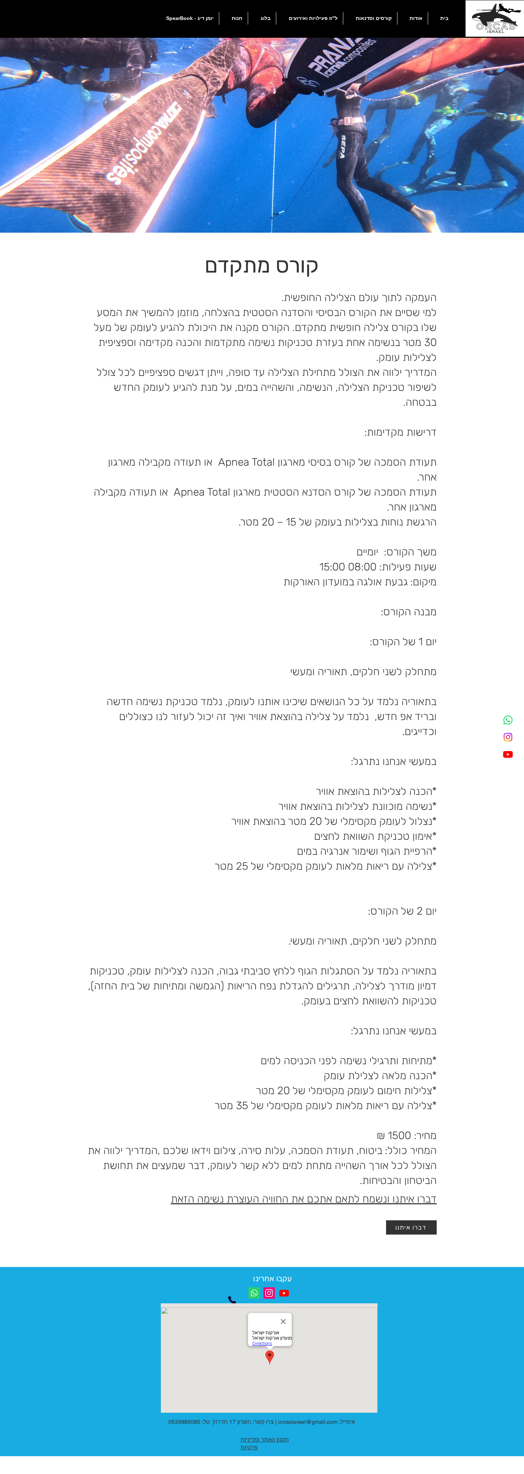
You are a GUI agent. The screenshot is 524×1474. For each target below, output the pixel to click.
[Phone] (231, 1300)
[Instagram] (508, 737)
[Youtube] (508, 754)
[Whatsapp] (508, 720)
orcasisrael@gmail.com (308, 1421)
